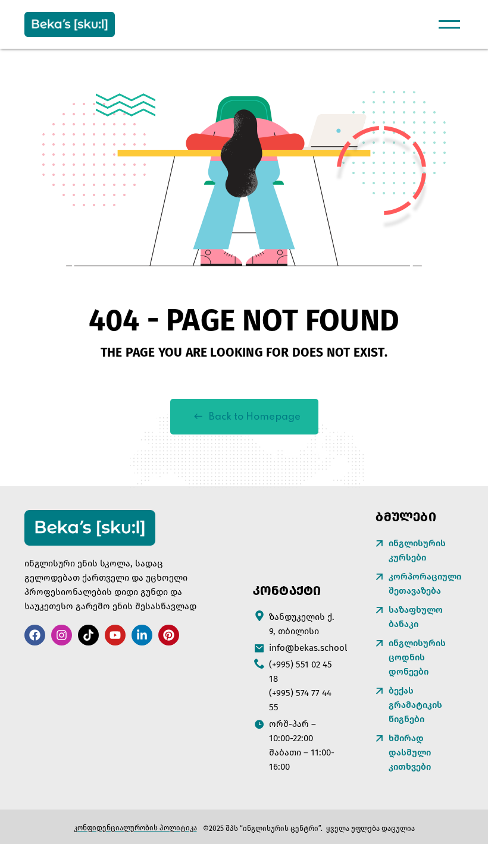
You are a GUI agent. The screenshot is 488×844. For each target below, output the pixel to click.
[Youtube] (115, 635)
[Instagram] (61, 635)
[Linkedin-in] (142, 635)
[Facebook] (34, 635)
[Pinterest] (168, 635)
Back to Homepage (255, 417)
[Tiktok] (88, 635)
